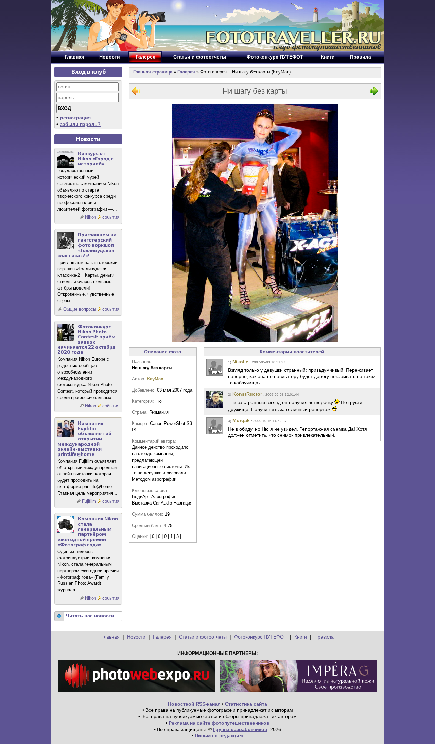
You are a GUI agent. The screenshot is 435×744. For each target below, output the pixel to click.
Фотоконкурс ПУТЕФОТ (260, 637)
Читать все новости (90, 615)
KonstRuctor (247, 394)
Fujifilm (89, 501)
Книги (300, 637)
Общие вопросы (79, 309)
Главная (110, 637)
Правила (324, 637)
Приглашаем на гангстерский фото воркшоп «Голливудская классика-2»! (87, 245)
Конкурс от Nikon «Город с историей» (96, 158)
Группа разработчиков (240, 729)
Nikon (90, 217)
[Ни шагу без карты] (255, 223)
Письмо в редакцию (219, 735)
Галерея (186, 72)
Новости (136, 637)
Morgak (241, 420)
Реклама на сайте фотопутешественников (219, 723)
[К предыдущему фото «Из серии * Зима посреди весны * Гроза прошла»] (136, 92)
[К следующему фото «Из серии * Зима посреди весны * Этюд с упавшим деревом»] (374, 92)
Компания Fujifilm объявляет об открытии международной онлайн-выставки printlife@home (84, 438)
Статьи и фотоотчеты (203, 637)
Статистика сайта (246, 704)
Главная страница (152, 72)
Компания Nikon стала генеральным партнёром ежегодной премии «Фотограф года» (87, 531)
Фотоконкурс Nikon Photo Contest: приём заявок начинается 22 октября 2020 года (86, 339)
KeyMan (155, 378)
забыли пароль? (80, 124)
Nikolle (240, 361)
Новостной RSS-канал (194, 704)
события (110, 217)
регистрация (75, 117)
